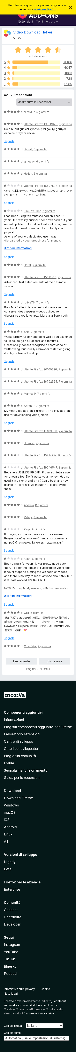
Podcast (11, 974)
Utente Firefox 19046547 (40, 467)
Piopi (27, 529)
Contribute (12, 917)
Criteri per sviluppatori (21, 749)
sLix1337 (29, 112)
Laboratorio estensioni (22, 734)
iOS (7, 820)
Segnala (9, 141)
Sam (26, 331)
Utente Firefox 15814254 (40, 455)
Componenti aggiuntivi (23, 712)
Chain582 (30, 646)
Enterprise (12, 889)
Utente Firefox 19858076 (40, 124)
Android (10, 827)
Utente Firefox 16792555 (40, 381)
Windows (11, 805)
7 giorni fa (48, 211)
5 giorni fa (42, 112)
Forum (9, 763)
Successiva (55, 661)
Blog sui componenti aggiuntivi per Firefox (38, 727)
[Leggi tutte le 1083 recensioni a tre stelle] (36, 73)
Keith (27, 558)
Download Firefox (18, 798)
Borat (27, 265)
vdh (20, 37)
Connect (11, 910)
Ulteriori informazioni (18, 248)
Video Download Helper (32, 32)
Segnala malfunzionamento (26, 770)
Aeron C (29, 405)
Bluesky (10, 966)
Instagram (12, 945)
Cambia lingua (13, 1025)
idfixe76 (29, 302)
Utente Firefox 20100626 (40, 369)
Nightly (10, 862)
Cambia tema (12, 1032)
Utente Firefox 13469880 (40, 431)
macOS (10, 812)
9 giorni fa (44, 646)
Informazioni (14, 720)
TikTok (9, 959)
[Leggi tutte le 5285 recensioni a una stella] (36, 84)
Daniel (28, 149)
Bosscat (29, 443)
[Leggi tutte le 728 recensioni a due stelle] (36, 78)
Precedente (21, 661)
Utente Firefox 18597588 (40, 185)
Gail (26, 612)
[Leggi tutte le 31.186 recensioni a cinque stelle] (36, 62)
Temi (39, 21)
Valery (28, 517)
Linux (8, 834)
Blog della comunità (20, 756)
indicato (46, 1001)
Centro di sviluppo (18, 741)
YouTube (11, 952)
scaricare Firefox (45, 9)
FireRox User (32, 211)
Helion (28, 173)
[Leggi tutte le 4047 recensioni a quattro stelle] (36, 67)
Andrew (29, 505)
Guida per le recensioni (22, 778)
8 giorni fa (64, 455)
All (6, 841)
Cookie (45, 989)
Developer (12, 924)
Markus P (30, 393)
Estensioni (25, 21)
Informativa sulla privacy (19, 989)
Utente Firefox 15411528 (40, 277)
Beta (7, 869)
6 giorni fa (65, 124)
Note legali (11, 993)
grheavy (29, 161)
